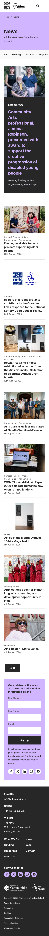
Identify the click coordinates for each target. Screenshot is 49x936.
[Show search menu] (38, 6)
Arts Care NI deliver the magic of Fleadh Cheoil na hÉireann (24, 428)
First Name (13, 698)
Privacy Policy (9, 908)
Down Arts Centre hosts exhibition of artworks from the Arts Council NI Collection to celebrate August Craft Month (23, 370)
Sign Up (28, 741)
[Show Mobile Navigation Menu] (43, 6)
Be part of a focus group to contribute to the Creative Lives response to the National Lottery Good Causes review (24, 305)
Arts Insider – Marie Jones (21, 649)
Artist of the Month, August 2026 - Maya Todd (22, 539)
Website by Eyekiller (12, 928)
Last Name (13, 711)
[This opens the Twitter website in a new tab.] (17, 771)
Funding (16, 54)
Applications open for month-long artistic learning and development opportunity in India (24, 595)
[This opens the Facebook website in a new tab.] (11, 771)
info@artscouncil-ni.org (16, 799)
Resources (10, 850)
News (16, 17)
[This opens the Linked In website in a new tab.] (24, 771)
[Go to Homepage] (7, 6)
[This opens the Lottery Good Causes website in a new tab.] (38, 887)
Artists (30, 54)
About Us (9, 856)
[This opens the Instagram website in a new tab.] (31, 771)
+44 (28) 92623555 (14, 811)
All (5, 54)
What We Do (11, 839)
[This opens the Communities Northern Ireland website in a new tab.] (15, 888)
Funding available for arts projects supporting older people (21, 247)
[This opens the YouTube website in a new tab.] (38, 771)
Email (11, 724)
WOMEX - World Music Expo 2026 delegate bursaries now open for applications (23, 486)
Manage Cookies (11, 923)
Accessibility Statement (13, 918)
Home (6, 17)
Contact (30, 850)
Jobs (28, 845)
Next (15, 667)
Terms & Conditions (12, 903)
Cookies (7, 913)
